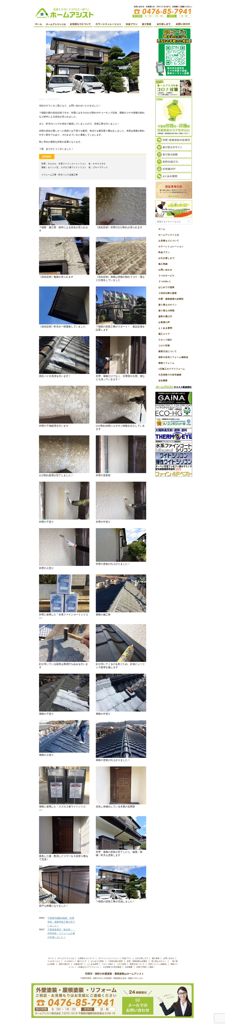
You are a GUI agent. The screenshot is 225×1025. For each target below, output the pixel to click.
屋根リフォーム (166, 363)
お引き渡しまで (166, 258)
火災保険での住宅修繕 (169, 374)
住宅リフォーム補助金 (157, 964)
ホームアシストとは (168, 235)
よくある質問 (165, 328)
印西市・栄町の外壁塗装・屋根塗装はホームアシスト (117, 973)
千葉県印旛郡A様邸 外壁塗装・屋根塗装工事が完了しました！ (61, 922)
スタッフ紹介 (165, 339)
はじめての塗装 (166, 287)
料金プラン (164, 252)
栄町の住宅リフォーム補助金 (173, 357)
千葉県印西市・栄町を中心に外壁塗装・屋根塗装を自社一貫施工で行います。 (112, 978)
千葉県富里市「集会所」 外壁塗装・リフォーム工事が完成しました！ (61, 933)
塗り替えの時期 (166, 310)
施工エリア (164, 334)
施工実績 (163, 264)
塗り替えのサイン (168, 304)
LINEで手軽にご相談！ (145, 967)
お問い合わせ (165, 270)
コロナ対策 (164, 345)
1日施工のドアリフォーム (171, 369)
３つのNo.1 (164, 281)
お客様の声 (164, 322)
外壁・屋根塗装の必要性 (171, 299)
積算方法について (167, 351)
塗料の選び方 (165, 316)
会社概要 (163, 380)
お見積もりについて (168, 240)
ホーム (161, 229)
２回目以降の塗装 (168, 293)
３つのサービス (166, 275)
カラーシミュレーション (171, 246)
